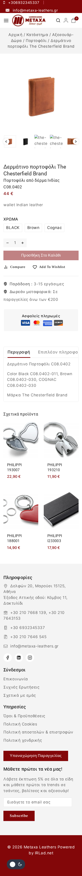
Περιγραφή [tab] (19, 352)
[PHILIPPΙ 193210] (61, 439)
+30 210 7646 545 (28, 636)
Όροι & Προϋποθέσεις (24, 716)
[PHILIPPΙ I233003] (61, 510)
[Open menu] (6, 20)
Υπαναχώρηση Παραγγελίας (36, 755)
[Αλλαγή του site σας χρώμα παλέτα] (16, 864)
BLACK (13, 227)
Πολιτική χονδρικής (22, 740)
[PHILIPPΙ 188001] (20, 510)
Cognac (54, 227)
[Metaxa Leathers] (29, 20)
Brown (33, 227)
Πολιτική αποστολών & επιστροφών (38, 732)
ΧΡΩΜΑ (10, 219)
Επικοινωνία (15, 679)
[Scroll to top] (70, 862)
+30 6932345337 (27, 627)
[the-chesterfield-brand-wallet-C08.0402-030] (41, 95)
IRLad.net (44, 853)
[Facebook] (7, 657)
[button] (10, 141)
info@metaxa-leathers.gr (34, 646)
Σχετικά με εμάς (19, 695)
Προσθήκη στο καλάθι (41, 255)
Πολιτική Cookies (20, 724)
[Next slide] (76, 142)
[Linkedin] (19, 657)
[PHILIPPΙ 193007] (20, 439)
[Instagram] (30, 657)
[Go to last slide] (6, 142)
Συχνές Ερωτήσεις (21, 687)
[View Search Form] (58, 20)
